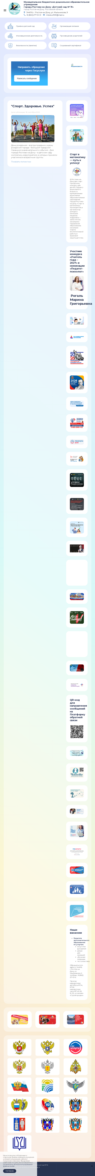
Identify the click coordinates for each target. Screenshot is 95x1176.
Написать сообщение (27, 78)
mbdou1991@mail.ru (55, 15)
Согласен (10, 1171)
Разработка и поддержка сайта (68, 1165)
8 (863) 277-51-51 (34, 15)
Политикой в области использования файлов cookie (17, 1165)
